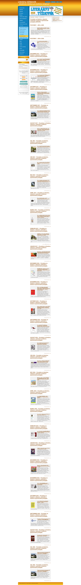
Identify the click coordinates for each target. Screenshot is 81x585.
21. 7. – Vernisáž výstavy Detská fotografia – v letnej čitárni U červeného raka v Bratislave (43, 146)
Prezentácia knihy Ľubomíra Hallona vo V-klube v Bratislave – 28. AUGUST (43, 535)
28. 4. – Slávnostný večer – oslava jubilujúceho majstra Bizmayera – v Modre (43, 198)
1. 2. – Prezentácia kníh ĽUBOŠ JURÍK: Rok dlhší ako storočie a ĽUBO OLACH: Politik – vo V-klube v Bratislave (43, 432)
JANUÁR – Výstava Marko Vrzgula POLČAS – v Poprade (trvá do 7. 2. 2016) (43, 448)
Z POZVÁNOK (56, 20)
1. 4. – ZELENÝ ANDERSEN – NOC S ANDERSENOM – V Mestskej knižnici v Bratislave (42, 397)
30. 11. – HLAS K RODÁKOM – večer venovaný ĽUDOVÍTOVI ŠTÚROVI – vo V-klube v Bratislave (43, 484)
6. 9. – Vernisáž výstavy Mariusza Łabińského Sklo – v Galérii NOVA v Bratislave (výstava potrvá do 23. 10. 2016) (43, 326)
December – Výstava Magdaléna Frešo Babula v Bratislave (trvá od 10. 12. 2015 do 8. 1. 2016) (43, 466)
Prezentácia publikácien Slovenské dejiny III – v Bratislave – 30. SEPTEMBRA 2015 (43, 519)
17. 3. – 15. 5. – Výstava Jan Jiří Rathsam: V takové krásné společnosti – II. (43, 414)
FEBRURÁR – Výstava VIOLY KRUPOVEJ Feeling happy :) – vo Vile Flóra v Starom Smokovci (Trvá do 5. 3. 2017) (43, 235)
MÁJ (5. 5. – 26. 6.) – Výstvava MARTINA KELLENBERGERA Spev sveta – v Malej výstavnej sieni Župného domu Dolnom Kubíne (43, 378)
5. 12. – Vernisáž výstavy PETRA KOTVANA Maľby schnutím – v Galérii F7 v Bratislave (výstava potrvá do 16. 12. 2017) (43, 60)
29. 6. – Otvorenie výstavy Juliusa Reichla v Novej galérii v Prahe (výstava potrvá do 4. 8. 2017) (43, 163)
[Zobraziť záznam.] (34, 47)
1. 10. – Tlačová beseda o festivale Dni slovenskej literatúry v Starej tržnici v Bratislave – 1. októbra (42, 502)
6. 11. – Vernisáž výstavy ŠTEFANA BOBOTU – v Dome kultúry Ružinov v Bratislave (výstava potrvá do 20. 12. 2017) (43, 76)
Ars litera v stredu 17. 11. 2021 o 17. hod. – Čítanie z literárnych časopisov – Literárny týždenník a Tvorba (43, 28)
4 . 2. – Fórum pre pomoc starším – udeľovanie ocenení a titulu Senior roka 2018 (43, 42)
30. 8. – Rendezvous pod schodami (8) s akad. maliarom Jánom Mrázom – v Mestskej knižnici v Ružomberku (43, 344)
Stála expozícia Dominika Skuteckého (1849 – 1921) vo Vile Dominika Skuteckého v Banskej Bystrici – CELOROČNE (43, 553)
